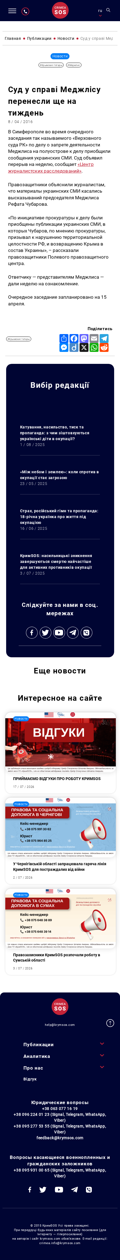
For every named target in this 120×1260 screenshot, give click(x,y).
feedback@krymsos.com (60, 1138)
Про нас (33, 1068)
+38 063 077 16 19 (60, 1108)
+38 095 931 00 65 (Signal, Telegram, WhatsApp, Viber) (60, 1173)
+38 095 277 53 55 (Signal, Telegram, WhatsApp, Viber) (60, 1129)
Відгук (30, 1079)
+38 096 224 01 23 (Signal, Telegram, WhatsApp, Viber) (60, 1117)
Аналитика (36, 1056)
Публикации (38, 1044)
